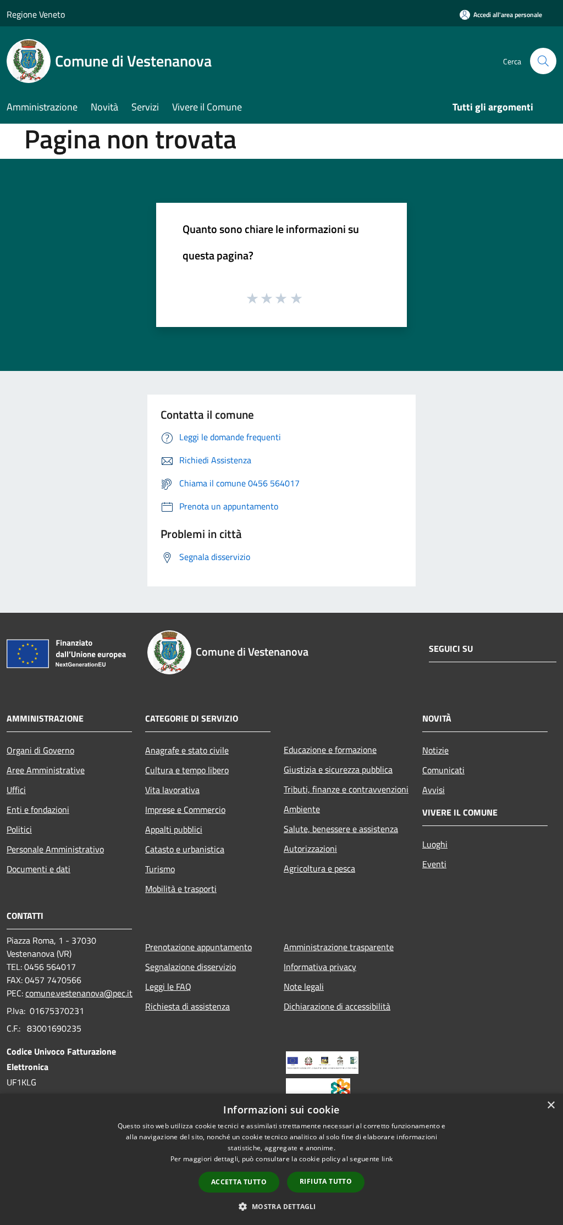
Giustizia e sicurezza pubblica (338, 769)
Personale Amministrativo (55, 849)
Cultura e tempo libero (187, 770)
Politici (19, 829)
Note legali (304, 986)
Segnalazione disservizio (190, 966)
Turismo (160, 868)
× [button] (551, 1105)
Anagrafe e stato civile (187, 750)
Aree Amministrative (46, 770)
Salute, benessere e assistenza (341, 828)
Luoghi (435, 844)
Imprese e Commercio (185, 809)
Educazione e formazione (330, 749)
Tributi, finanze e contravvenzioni (346, 789)
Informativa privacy (320, 966)
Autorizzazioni (310, 848)
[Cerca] (543, 61)
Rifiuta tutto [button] (326, 1181)
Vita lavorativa (172, 789)
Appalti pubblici (173, 829)
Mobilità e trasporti (181, 888)
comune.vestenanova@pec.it (79, 993)
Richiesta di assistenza (187, 1006)
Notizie (435, 750)
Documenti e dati (38, 868)
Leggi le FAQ (168, 986)
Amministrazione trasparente (339, 947)
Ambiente (302, 809)
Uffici (16, 789)
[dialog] (281, 1159)
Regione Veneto (36, 14)
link (387, 1158)
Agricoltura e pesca (319, 868)
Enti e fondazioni (38, 809)
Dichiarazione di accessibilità (337, 1006)
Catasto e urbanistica (184, 849)
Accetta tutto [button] (239, 1182)
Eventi (434, 864)
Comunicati (443, 770)
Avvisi (433, 789)
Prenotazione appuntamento (198, 947)
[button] (281, 1206)
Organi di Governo (40, 750)
